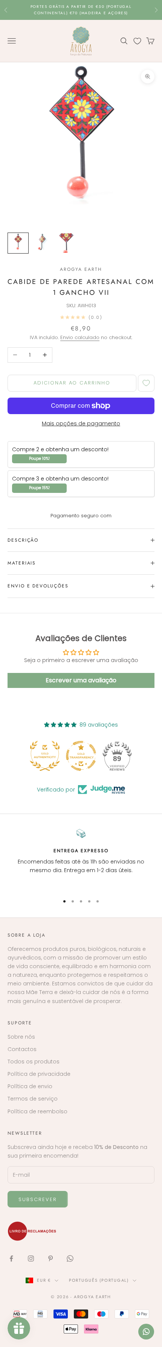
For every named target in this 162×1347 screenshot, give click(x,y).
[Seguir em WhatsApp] (70, 1258)
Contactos (22, 1049)
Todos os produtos (34, 1061)
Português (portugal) (99, 1280)
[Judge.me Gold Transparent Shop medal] (81, 756)
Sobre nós (21, 1037)
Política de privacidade (39, 1074)
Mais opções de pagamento (81, 423)
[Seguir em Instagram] (31, 1258)
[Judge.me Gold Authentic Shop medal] (45, 756)
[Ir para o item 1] (18, 243)
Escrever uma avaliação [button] (81, 680)
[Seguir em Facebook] (11, 1258)
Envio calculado (79, 337)
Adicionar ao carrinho (72, 382)
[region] (81, 858)
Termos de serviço (33, 1098)
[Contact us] (146, 1331)
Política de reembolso (37, 1111)
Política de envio (30, 1086)
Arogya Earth (81, 269)
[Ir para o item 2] (42, 243)
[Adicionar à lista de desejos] (146, 383)
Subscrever (37, 1199)
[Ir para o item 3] (66, 243)
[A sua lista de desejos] (137, 41)
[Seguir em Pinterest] (50, 1258)
